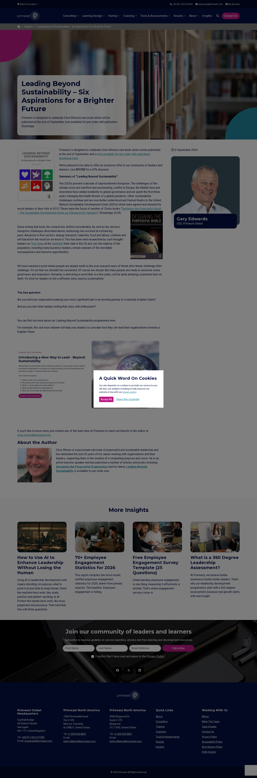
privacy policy (129, 392)
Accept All (106, 399)
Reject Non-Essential (127, 399)
